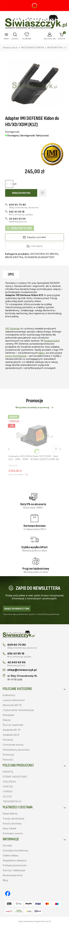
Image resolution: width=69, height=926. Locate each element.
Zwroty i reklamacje (14, 870)
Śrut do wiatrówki (13, 724)
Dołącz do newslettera (16, 608)
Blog (5, 880)
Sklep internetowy (33, 921)
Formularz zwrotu (13, 833)
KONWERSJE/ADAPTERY (39, 257)
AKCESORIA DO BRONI (32, 47)
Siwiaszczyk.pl (10, 47)
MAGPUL (8, 771)
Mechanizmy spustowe (16, 749)
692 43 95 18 (16, 211)
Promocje (8, 754)
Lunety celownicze (14, 700)
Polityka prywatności (14, 865)
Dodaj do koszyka (21, 193)
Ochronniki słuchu (13, 744)
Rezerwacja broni (12, 875)
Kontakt (7, 845)
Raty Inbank (9, 828)
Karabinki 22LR (11, 734)
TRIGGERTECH (12, 801)
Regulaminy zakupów (15, 860)
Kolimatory (9, 695)
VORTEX (8, 786)
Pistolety (8, 739)
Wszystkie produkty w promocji (32, 407)
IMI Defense (12, 328)
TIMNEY (8, 791)
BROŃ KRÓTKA (54, 47)
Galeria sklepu (10, 855)
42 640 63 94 (17, 218)
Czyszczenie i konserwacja (18, 710)
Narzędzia (8, 714)
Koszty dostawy (12, 823)
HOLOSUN (9, 781)
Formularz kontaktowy (15, 850)
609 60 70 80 (17, 204)
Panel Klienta (10, 813)
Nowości (8, 759)
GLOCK (7, 796)
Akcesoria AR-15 (12, 705)
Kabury (7, 719)
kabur (42, 352)
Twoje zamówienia (13, 818)
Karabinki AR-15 (11, 729)
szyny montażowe (15, 355)
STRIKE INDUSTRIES (15, 776)
